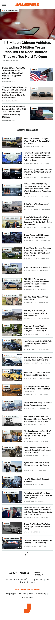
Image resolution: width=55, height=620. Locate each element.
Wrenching (9, 477)
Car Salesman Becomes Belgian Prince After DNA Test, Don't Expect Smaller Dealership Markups (14, 111)
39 (21, 456)
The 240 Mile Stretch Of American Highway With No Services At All (36, 313)
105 (20, 379)
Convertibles (10, 138)
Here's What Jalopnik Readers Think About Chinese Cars (37, 373)
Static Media (20, 579)
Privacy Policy (39, 573)
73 (21, 471)
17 (21, 410)
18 (21, 257)
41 (21, 177)
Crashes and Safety (11, 10)
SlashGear (27, 597)
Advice (7, 341)
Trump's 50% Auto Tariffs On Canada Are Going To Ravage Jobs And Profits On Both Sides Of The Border (38, 220)
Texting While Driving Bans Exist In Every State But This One (38, 358)
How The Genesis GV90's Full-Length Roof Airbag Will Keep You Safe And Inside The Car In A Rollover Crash (38, 156)
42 (21, 288)
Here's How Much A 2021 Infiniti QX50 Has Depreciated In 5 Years (38, 343)
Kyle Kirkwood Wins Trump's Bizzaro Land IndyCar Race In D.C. (36, 465)
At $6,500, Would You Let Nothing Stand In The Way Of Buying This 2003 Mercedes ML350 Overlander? (36, 282)
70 (21, 440)
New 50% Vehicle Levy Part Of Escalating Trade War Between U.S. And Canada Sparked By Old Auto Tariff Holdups (38, 511)
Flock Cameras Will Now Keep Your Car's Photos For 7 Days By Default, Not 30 (38, 495)
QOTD (7, 233)
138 (20, 517)
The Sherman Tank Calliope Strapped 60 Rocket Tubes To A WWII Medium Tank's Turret (37, 419)
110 (20, 334)
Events (8, 249)
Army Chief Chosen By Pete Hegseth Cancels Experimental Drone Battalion (37, 450)
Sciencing (41, 593)
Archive (24, 573)
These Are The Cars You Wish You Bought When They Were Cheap (37, 526)
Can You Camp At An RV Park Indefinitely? (36, 298)
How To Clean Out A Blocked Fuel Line (36, 480)
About (13, 573)
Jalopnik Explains (11, 295)
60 (21, 319)
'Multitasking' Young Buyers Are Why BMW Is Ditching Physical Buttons (38, 171)
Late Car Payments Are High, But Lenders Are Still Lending (38, 541)
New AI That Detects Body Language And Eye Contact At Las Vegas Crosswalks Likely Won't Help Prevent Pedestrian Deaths (37, 189)
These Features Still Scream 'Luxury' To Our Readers (36, 236)
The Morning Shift (12, 218)
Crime (7, 356)
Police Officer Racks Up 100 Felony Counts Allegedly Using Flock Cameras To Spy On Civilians (13, 73)
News (35, 69)
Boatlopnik (9, 401)
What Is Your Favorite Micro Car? (38, 267)
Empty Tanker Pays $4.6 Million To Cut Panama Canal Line (38, 404)
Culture (8, 202)
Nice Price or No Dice (12, 280)
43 (21, 273)
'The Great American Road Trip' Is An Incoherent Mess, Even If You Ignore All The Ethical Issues (37, 434)
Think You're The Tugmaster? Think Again (36, 205)
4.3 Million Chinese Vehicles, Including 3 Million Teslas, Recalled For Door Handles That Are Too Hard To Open (27, 49)
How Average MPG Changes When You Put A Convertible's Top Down (37, 140)
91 (21, 547)
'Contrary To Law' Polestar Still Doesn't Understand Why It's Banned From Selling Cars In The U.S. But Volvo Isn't (14, 92)
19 (21, 242)
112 (20, 226)
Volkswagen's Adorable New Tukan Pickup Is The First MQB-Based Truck (37, 388)
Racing (7, 462)
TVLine (22, 593)
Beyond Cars (9, 447)
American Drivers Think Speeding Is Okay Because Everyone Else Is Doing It (35, 328)
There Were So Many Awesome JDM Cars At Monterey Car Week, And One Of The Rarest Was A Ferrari (37, 251)
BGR (31, 593)
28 (21, 364)
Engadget (11, 593)
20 (21, 501)
